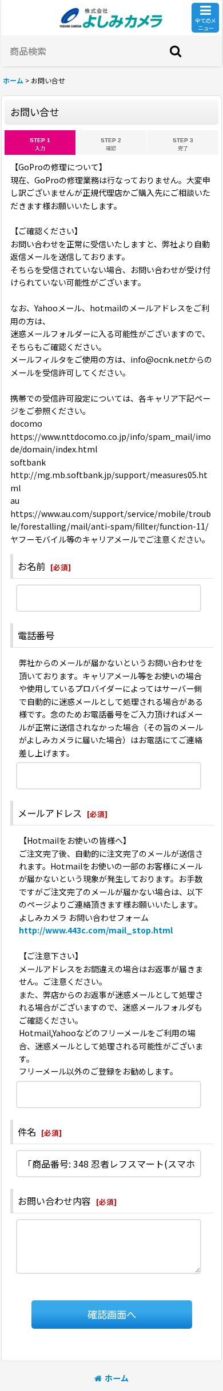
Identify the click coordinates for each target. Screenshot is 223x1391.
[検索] (176, 50)
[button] (205, 18)
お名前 (31, 566)
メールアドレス (50, 813)
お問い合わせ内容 (54, 1201)
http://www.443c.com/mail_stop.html (96, 930)
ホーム (117, 1378)
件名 (27, 1132)
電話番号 (36, 635)
